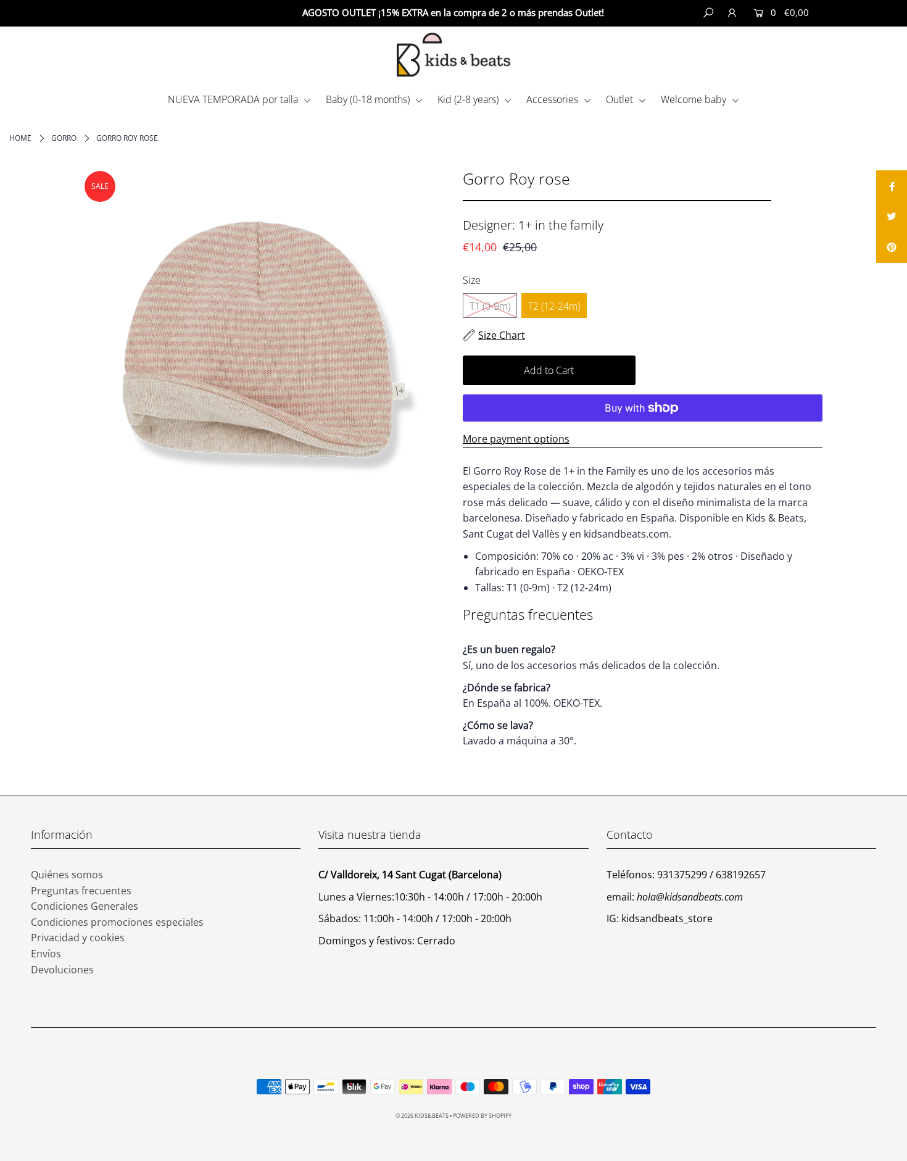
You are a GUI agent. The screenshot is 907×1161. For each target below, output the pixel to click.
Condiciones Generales (84, 906)
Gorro (64, 138)
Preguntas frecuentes (81, 890)
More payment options (516, 439)
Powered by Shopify (482, 1116)
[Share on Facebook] (891, 185)
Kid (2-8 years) (469, 99)
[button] (856, 13)
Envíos (46, 953)
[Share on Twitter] (891, 216)
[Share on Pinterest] (891, 247)
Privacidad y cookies (78, 937)
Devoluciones (62, 969)
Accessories (553, 99)
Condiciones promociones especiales (117, 922)
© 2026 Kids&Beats (422, 1116)
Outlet (621, 99)
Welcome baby (695, 99)
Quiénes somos (67, 874)
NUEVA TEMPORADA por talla (234, 99)
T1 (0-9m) (490, 306)
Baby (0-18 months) (369, 99)
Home (20, 138)
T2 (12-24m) (554, 306)
